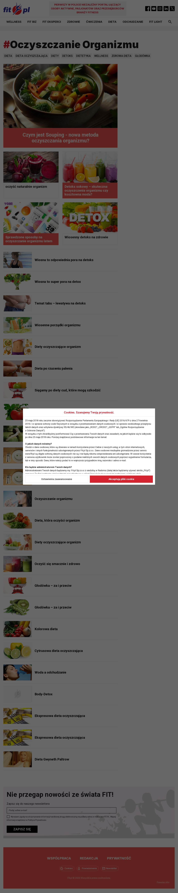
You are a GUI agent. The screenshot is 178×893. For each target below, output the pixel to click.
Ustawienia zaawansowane (56, 479)
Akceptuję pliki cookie (121, 479)
